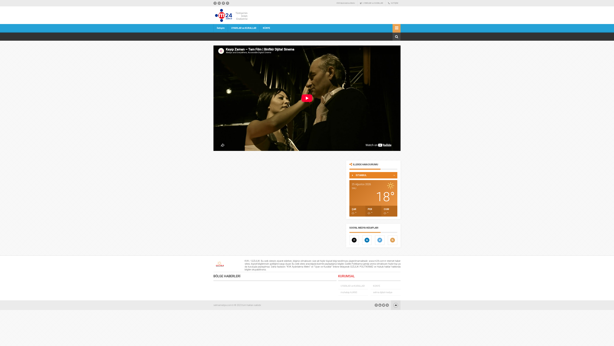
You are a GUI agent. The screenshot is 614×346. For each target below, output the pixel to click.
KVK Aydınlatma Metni (346, 3)
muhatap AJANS (349, 292)
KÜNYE (266, 28)
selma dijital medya (382, 292)
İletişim (221, 28)
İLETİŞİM (394, 3)
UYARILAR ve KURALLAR (373, 3)
